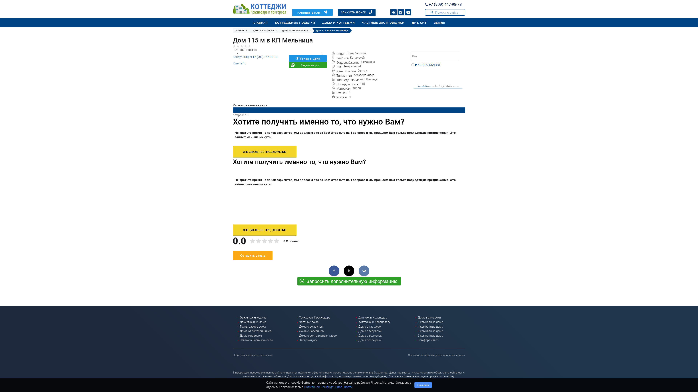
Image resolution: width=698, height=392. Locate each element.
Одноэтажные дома (253, 317)
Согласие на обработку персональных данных (436, 355)
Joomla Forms (424, 86)
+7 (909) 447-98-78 (445, 4)
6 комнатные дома (430, 335)
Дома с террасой (369, 331)
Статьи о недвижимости (256, 340)
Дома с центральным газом (318, 335)
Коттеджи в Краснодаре (374, 322)
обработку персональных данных (435, 73)
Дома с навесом (251, 335)
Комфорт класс (428, 340)
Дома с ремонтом (311, 326)
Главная (260, 22)
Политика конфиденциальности (252, 355)
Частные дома (309, 322)
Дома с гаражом (369, 326)
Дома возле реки (370, 340)
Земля (439, 22)
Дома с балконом (370, 335)
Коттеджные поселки (295, 22)
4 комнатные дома (430, 326)
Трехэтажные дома (253, 326)
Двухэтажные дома (253, 322)
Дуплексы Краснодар (372, 317)
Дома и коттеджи (338, 22)
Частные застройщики (383, 22)
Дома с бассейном (311, 331)
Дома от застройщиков (256, 331)
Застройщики (308, 340)
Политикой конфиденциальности (328, 387)
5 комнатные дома (430, 331)
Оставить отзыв (246, 50)
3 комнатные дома (430, 322)
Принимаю (423, 385)
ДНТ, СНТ (419, 22)
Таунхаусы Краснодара (314, 317)
